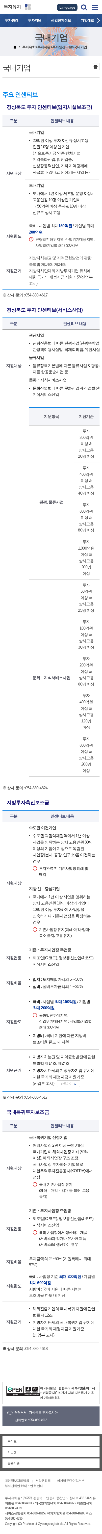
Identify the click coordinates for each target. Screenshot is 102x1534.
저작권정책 (43, 1480)
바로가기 (67, 1083)
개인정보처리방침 (17, 1480)
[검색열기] (84, 7)
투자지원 (34, 20)
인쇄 (96, 66)
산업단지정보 (61, 20)
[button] (98, 20)
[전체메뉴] (95, 7)
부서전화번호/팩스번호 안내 (24, 1486)
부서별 (12, 1441)
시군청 (12, 1452)
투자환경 (11, 20)
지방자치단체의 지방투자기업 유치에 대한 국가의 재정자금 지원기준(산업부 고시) (61, 277)
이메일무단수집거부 (70, 1480)
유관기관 (13, 1463)
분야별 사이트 (28, 7)
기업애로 (87, 20)
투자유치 (12, 6)
